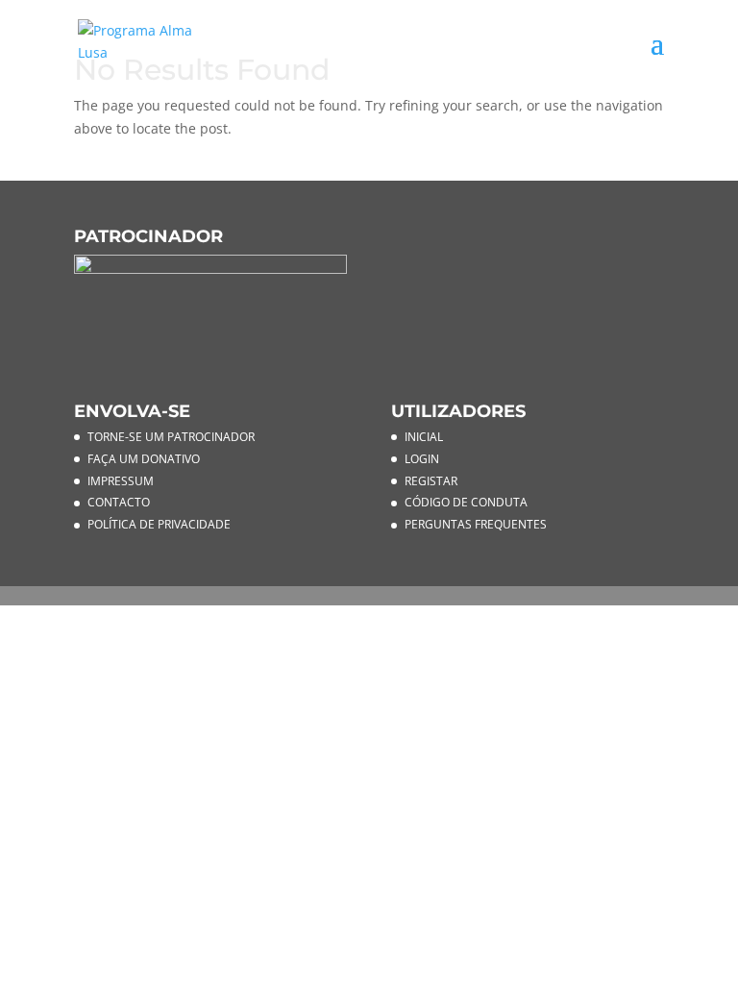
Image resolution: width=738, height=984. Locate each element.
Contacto (118, 502)
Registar (431, 481)
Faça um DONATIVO (143, 459)
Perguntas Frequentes (476, 524)
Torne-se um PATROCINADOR (171, 437)
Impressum (120, 481)
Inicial (424, 437)
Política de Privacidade (159, 524)
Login (422, 459)
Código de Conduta (466, 502)
